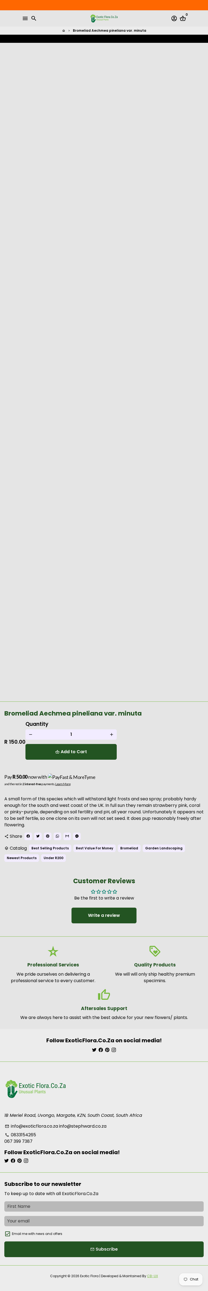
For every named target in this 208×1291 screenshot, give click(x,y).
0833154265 (20, 1135)
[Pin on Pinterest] (109, 38)
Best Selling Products (50, 848)
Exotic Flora (89, 1276)
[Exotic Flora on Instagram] (114, 1050)
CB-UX (152, 1276)
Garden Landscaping (164, 848)
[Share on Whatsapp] (115, 38)
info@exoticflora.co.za (31, 1126)
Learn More (62, 784)
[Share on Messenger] (126, 38)
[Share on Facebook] (98, 38)
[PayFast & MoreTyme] (72, 777)
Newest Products (22, 858)
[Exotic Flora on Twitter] (94, 1050)
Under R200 (53, 858)
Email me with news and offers (37, 1233)
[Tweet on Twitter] (104, 38)
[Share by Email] (120, 38)
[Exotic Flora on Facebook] (101, 1050)
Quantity (36, 724)
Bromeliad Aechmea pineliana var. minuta (109, 30)
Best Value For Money (94, 848)
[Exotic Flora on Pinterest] (107, 1050)
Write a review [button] (104, 915)
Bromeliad (129, 848)
